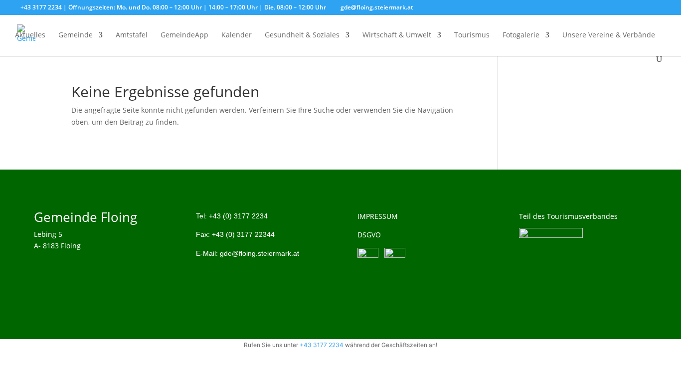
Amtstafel (132, 35)
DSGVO (369, 234)
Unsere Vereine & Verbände (608, 35)
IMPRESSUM (377, 216)
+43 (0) (238, 216)
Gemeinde (75, 35)
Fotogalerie (521, 35)
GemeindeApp (184, 35)
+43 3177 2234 (321, 345)
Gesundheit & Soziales (302, 35)
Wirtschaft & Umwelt (396, 35)
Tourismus (472, 35)
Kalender (236, 35)
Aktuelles (30, 35)
